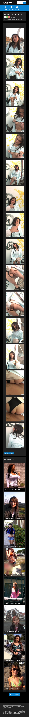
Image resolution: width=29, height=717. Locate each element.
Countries (17, 9)
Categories (11, 9)
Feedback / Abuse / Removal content (12, 705)
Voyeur (11, 453)
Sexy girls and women (7, 2)
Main (6, 9)
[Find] (24, 3)
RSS (11, 707)
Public (6, 453)
